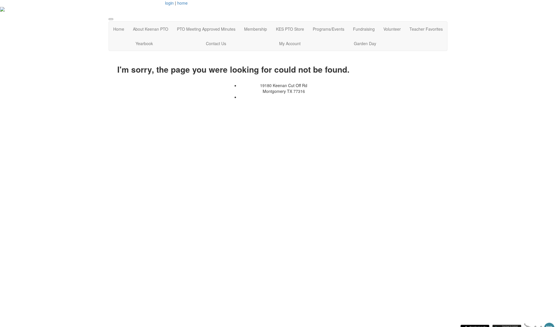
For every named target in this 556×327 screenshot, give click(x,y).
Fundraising (364, 29)
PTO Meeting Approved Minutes (206, 29)
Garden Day (365, 43)
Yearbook (144, 43)
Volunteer (392, 29)
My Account (290, 43)
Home (118, 29)
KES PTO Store (290, 29)
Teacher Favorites (426, 29)
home (182, 3)
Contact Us (216, 43)
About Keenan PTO (150, 29)
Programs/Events (328, 29)
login (169, 3)
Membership (255, 29)
